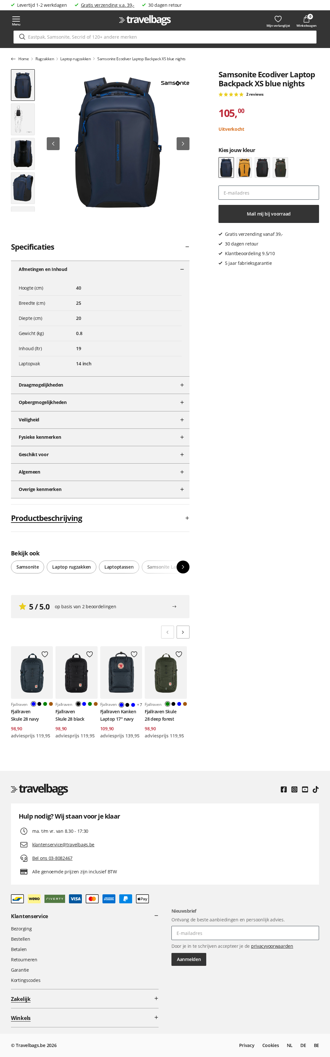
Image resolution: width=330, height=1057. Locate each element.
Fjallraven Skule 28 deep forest (160, 715)
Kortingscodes (25, 980)
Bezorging (21, 929)
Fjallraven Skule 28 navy (25, 715)
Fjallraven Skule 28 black (69, 715)
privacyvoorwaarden (272, 946)
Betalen (19, 949)
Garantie (20, 970)
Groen (45, 704)
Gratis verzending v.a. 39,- (107, 5)
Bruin (51, 704)
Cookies (270, 1045)
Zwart (39, 704)
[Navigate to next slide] (183, 632)
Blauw (84, 704)
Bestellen (20, 939)
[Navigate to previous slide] (167, 632)
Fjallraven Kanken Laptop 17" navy (118, 715)
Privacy (247, 1045)
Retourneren (24, 959)
